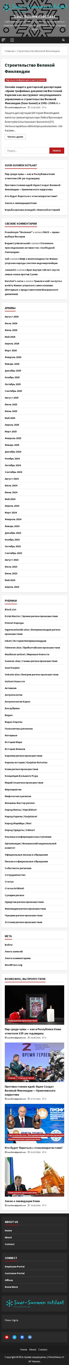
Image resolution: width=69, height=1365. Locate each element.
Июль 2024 (11, 485)
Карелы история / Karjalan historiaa (26, 762)
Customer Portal (15, 1273)
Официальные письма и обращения (26, 854)
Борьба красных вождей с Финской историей (32, 209)
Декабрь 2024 (13, 451)
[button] (3, 40)
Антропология (13, 694)
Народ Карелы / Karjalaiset (21, 816)
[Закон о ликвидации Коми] (34, 1177)
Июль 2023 (11, 566)
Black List (10, 609)
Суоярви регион (14, 895)
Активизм (10, 688)
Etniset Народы (14, 622)
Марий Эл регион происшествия (24, 782)
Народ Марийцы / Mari (18, 823)
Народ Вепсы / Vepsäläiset (21, 809)
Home (8, 1230)
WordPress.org (13, 964)
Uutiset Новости (15, 681)
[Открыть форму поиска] (63, 40)
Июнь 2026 (11, 330)
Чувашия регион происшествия (24, 915)
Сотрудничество (15, 874)
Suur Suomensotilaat (34, 16)
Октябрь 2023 (13, 546)
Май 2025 (10, 418)
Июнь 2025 (11, 411)
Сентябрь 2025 (13, 390)
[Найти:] (27, 151)
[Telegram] (14, 1337)
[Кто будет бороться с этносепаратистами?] (34, 1123)
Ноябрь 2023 (12, 539)
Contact (9, 1244)
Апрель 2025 (12, 424)
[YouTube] (7, 1337)
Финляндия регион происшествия (25, 908)
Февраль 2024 (13, 519)
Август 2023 (11, 559)
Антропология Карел (17, 701)
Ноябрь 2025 (12, 377)
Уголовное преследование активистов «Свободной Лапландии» (30, 247)
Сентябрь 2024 (13, 472)
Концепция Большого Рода (21, 775)
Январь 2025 (12, 444)
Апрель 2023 (12, 586)
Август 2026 (11, 316)
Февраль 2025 (13, 438)
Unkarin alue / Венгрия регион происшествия (31, 674)
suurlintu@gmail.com (16, 107)
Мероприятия (13, 789)
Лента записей (14, 951)
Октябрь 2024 (13, 465)
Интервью (11, 735)
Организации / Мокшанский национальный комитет (30, 845)
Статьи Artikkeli (14, 888)
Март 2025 (11, 431)
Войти (8, 944)
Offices (9, 1280)
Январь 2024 (12, 526)
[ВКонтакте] (30, 1337)
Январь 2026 (12, 363)
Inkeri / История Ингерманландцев (25, 640)
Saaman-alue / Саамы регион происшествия (31, 661)
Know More (11, 1286)
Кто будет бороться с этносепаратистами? (31, 196)
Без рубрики (12, 708)
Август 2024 (11, 478)
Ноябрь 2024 (12, 458)
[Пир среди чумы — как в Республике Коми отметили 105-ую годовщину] (34, 1005)
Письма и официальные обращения (26, 861)
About (8, 1237)
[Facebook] (22, 1337)
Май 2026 (10, 336)
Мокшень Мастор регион (20, 802)
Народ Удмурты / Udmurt (20, 830)
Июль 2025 (11, 404)
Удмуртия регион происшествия (24, 901)
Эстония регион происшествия (23, 922)
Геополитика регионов (19, 728)
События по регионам (18, 868)
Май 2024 (10, 499)
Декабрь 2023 (13, 532)
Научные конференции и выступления (25, 80)
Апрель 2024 (12, 505)
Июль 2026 (11, 323)
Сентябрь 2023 (13, 553)
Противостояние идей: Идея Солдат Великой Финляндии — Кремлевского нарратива (30, 1090)
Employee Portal (15, 1266)
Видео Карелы (13, 721)
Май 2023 (10, 580)
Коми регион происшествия (21, 769)
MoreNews (54, 1356)
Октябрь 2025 (13, 384)
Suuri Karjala (12, 667)
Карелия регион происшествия (23, 755)
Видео (9, 715)
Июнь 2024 (11, 492)
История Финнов (15, 749)
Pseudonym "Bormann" (18, 232)
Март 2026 (11, 350)
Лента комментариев (18, 958)
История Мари (13, 742)
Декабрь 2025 (13, 370)
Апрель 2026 (12, 343)
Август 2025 (11, 397)
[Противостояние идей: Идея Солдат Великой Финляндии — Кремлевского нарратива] (34, 1062)
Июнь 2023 (11, 573)
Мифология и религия (18, 796)
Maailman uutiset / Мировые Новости (27, 654)
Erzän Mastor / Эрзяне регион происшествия (31, 616)
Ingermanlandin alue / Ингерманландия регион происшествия (32, 631)
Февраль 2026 (13, 357)
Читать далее (16, 136)
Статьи (9, 881)
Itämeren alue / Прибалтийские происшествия (32, 647)
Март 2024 (11, 512)
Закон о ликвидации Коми (21, 203)
